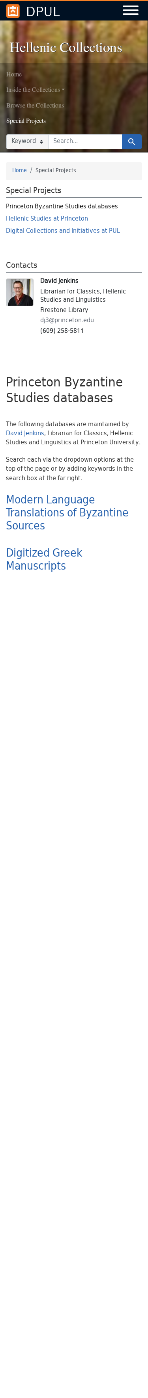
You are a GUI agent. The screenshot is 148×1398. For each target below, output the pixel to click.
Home (14, 74)
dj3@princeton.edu (67, 321)
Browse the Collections (35, 105)
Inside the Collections (33, 89)
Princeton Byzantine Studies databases (62, 207)
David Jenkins (25, 434)
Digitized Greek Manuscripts (44, 560)
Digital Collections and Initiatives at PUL (63, 231)
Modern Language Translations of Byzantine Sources (67, 514)
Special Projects (26, 120)
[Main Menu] (131, 11)
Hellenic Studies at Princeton (47, 219)
